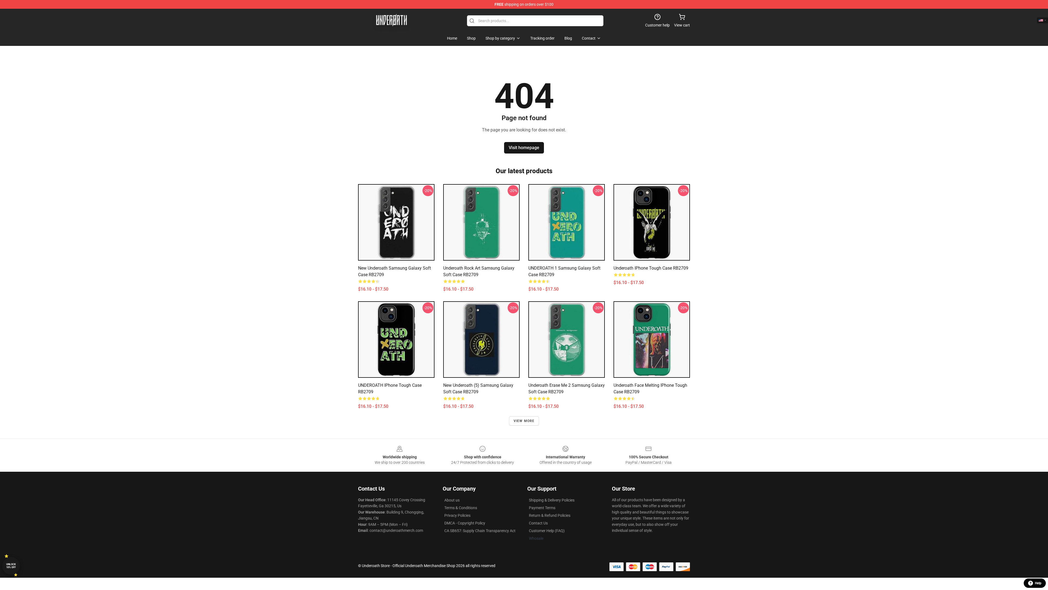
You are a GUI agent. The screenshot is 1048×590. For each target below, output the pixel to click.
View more (524, 421)
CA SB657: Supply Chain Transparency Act (480, 531)
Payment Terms (542, 508)
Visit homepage (524, 147)
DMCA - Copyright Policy (464, 523)
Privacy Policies (457, 515)
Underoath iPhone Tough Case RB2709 (651, 268)
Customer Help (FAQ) (547, 531)
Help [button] (1038, 583)
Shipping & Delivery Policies (551, 500)
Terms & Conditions (460, 508)
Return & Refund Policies (549, 515)
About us (452, 500)
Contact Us (538, 523)
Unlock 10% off (11, 566)
